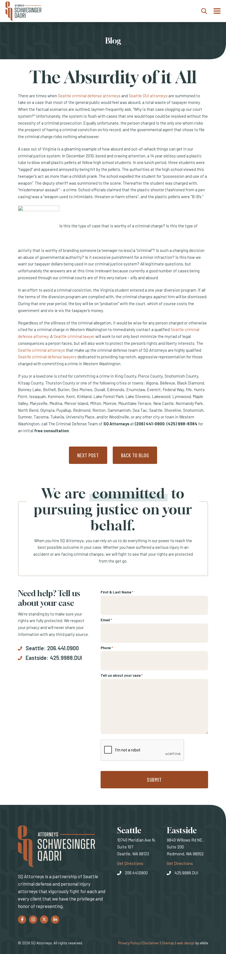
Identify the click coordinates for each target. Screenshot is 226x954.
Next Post (88, 455)
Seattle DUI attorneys (148, 95)
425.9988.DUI (66, 657)
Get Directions (130, 863)
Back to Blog (135, 455)
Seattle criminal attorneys (41, 350)
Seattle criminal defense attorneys (89, 95)
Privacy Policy (129, 943)
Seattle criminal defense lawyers (47, 356)
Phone (107, 648)
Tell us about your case (122, 675)
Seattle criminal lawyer (74, 336)
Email (106, 620)
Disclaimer (150, 943)
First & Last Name (117, 592)
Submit (154, 779)
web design (186, 943)
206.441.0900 (63, 648)
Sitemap (168, 943)
